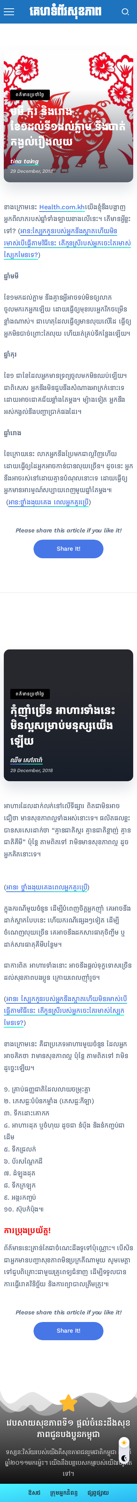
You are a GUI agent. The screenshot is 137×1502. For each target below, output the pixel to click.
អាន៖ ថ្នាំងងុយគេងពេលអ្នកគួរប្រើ (47, 887)
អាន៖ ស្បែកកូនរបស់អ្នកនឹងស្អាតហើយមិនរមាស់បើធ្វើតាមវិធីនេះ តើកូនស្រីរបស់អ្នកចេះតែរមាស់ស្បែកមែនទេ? (65, 1011)
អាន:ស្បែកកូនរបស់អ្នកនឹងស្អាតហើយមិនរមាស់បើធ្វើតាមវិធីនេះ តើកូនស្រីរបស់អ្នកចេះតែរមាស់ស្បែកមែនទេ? (67, 243)
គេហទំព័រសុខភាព (66, 12)
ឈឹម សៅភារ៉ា (26, 760)
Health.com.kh (62, 207)
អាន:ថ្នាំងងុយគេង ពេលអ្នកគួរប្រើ (48, 502)
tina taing (24, 161)
